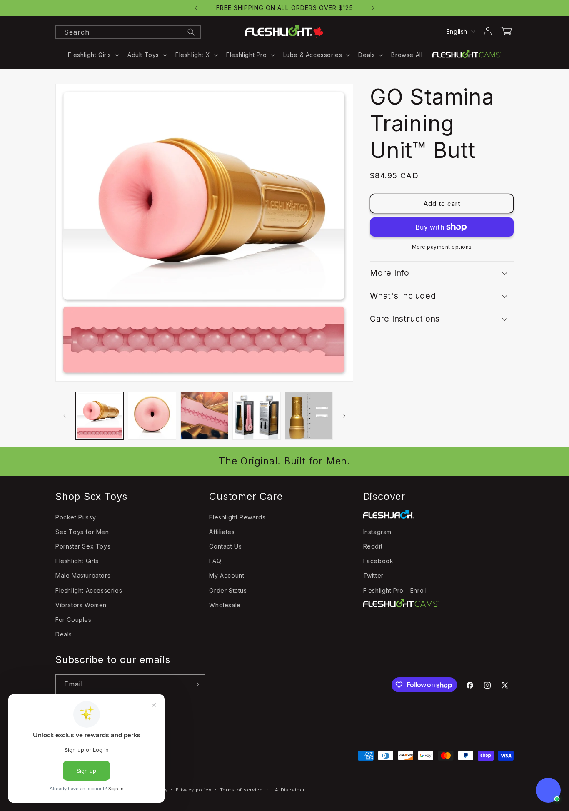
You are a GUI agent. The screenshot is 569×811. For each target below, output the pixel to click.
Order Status (228, 590)
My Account (226, 575)
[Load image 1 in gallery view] (100, 416)
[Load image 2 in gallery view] (152, 416)
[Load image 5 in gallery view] (309, 416)
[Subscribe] (196, 684)
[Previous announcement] (196, 8)
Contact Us (225, 546)
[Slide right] (344, 416)
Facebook (378, 560)
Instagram (377, 531)
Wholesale (224, 605)
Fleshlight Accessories (88, 590)
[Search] (191, 32)
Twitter (373, 575)
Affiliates (222, 531)
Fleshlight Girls (77, 560)
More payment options (442, 247)
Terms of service (241, 790)
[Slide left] (64, 416)
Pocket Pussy (75, 517)
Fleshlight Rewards (237, 517)
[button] (92, 55)
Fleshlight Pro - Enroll (395, 590)
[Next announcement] (373, 8)
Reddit (373, 546)
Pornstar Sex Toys (82, 546)
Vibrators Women (81, 605)
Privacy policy (194, 790)
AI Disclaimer (289, 790)
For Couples (73, 619)
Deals (63, 634)
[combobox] (128, 32)
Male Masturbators (82, 575)
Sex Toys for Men (82, 531)
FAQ (215, 560)
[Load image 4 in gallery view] (256, 416)
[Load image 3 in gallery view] (204, 416)
